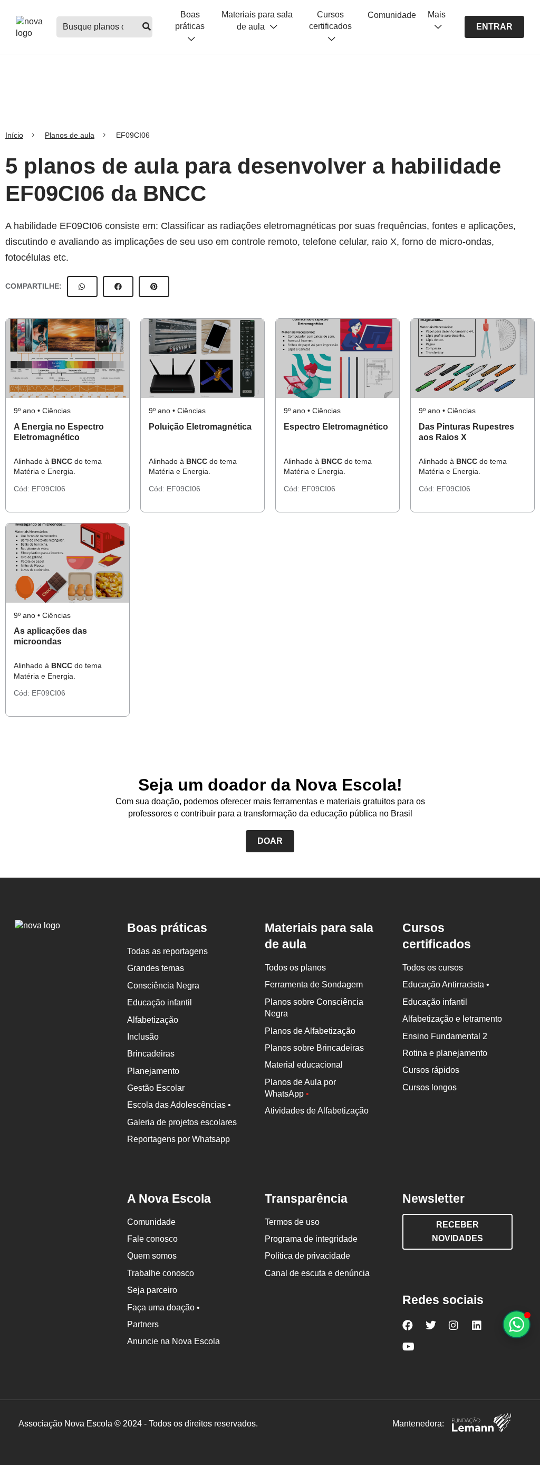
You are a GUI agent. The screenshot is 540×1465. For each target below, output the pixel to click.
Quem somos (152, 1255)
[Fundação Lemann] (481, 1424)
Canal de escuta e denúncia (317, 1273)
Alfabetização (152, 1019)
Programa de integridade (311, 1238)
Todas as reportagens (167, 951)
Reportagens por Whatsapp (178, 1139)
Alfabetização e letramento (452, 1018)
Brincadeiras (151, 1053)
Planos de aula (69, 135)
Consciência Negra (163, 985)
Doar (270, 840)
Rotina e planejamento (444, 1053)
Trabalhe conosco (160, 1273)
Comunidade (392, 15)
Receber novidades (457, 1231)
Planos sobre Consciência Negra (314, 1007)
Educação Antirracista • (445, 984)
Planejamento (153, 1071)
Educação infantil (159, 1002)
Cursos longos (429, 1087)
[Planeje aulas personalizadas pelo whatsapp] (517, 1324)
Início (14, 135)
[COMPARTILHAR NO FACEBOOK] (118, 286)
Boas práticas (190, 20)
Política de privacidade (307, 1255)
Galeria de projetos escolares (182, 1122)
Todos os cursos (432, 967)
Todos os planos (295, 967)
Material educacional (304, 1064)
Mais (437, 14)
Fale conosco (152, 1238)
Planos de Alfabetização (310, 1030)
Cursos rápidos (430, 1070)
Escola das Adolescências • (179, 1104)
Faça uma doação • (163, 1307)
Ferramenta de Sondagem (314, 984)
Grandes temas (155, 968)
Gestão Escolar (156, 1087)
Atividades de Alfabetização (317, 1110)
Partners (143, 1324)
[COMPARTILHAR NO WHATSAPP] (82, 286)
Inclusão (143, 1036)
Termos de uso (292, 1221)
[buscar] (146, 26)
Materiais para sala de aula (257, 20)
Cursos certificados (330, 20)
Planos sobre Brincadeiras (314, 1047)
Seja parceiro (152, 1290)
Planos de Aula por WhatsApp (300, 1088)
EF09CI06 (48, 488)
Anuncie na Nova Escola (173, 1341)
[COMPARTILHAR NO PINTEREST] (154, 286)
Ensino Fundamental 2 (444, 1036)
